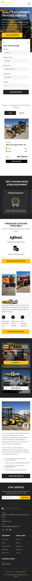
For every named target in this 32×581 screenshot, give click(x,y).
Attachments (5, 552)
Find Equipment (16, 92)
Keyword (5, 49)
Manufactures (7, 65)
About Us (18, 539)
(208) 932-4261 (6, 521)
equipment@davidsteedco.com (10, 526)
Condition (6, 82)
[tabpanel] (16, 142)
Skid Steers (5, 549)
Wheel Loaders (6, 546)
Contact (18, 552)
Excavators (5, 539)
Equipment (19, 546)
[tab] (10, 113)
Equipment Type (7, 57)
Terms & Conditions (20, 572)
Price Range (6, 73)
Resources (19, 549)
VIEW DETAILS (17, 161)
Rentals (18, 543)
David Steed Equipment (16, 574)
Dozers (4, 543)
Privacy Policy (10, 572)
